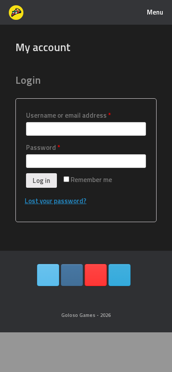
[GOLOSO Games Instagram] (72, 275)
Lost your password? (55, 201)
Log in (41, 180)
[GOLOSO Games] (16, 12)
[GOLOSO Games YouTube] (96, 275)
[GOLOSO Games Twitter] (48, 275)
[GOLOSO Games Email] (119, 275)
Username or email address (68, 115)
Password (43, 147)
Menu (155, 12)
